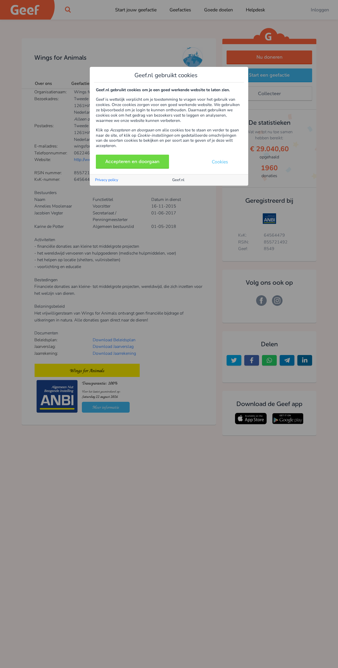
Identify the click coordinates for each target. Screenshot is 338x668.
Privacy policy (106, 179)
